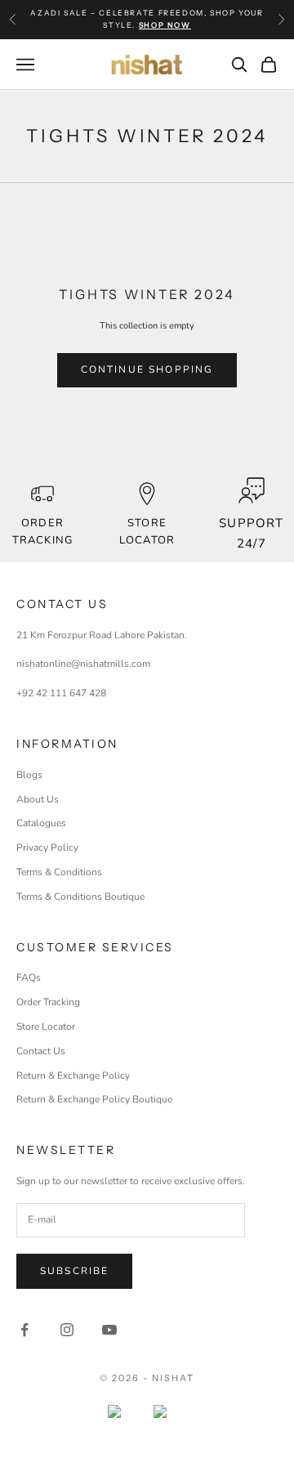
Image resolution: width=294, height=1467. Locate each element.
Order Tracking (42, 532)
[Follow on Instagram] (67, 1330)
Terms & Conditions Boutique (80, 896)
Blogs (29, 774)
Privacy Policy (47, 847)
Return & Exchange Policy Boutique (94, 1099)
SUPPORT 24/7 (251, 533)
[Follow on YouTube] (109, 1330)
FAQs (28, 977)
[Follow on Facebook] (24, 1330)
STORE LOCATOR (146, 532)
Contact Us (40, 1051)
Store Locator (45, 1026)
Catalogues (41, 823)
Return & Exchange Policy (73, 1075)
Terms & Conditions (59, 872)
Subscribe (74, 1270)
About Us (37, 799)
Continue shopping (147, 369)
